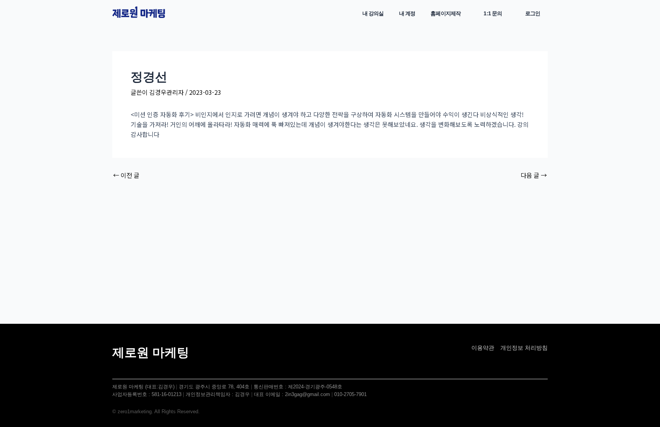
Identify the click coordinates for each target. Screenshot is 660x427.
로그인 (532, 13)
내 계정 (407, 13)
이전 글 (126, 175)
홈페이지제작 (445, 13)
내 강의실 (373, 13)
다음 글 (534, 175)
